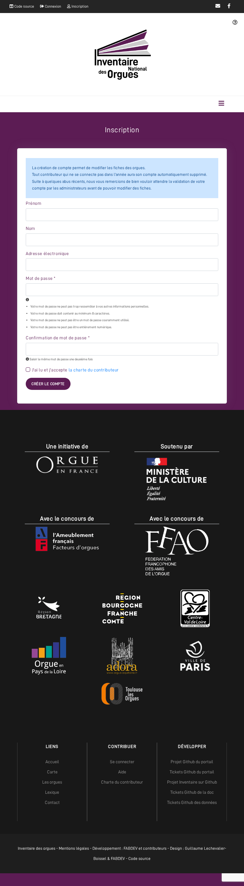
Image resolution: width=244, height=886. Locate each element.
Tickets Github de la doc (192, 792)
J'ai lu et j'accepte (75, 370)
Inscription (79, 6)
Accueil (52, 761)
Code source (23, 6)
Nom (30, 228)
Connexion (52, 6)
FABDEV (131, 848)
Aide (122, 772)
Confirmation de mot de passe (58, 338)
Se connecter (122, 761)
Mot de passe (41, 278)
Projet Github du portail (192, 761)
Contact (52, 802)
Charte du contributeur (122, 782)
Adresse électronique (47, 253)
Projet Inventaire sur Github (192, 782)
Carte (52, 772)
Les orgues (52, 782)
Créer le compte (48, 384)
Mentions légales (74, 848)
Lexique (52, 792)
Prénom (33, 203)
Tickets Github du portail (192, 772)
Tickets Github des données (192, 802)
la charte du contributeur (94, 370)
